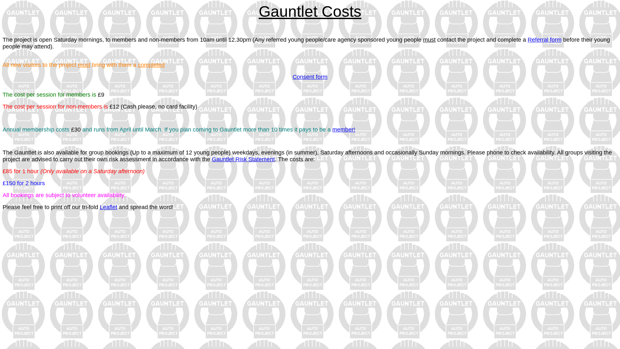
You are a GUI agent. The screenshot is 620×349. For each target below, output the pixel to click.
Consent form (310, 77)
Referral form (545, 40)
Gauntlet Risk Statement (243, 159)
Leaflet (108, 207)
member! (343, 129)
